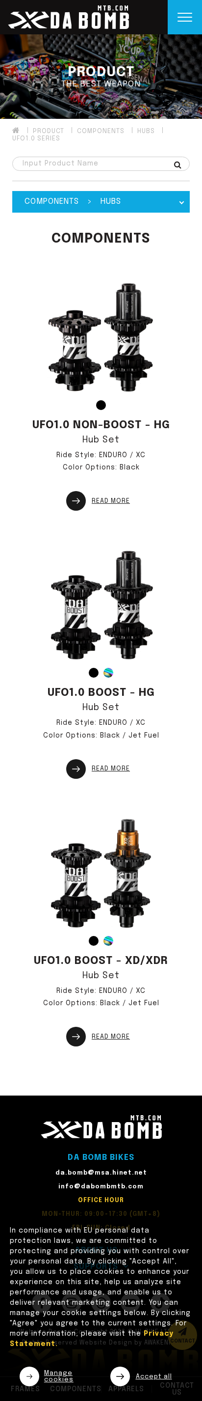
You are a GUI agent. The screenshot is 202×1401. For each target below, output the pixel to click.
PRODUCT (48, 131)
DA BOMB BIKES (101, 1158)
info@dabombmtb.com (101, 1187)
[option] (101, 76)
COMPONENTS (101, 131)
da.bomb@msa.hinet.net (101, 1173)
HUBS (146, 131)
